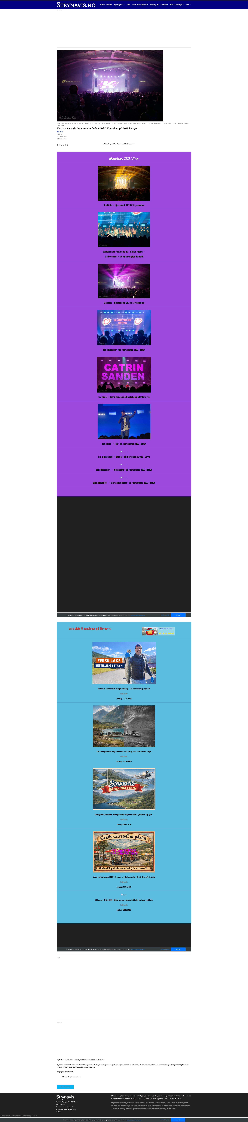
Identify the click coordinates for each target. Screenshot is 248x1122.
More (187, 4)
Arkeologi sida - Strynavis (158, 4)
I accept (178, 1120)
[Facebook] (57, 145)
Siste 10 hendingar (176, 4)
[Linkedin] (61, 145)
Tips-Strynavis (119, 4)
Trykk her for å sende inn (65, 1065)
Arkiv (128, 4)
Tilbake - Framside (106, 4)
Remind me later (165, 1120)
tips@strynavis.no (74, 1077)
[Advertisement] (115, 28)
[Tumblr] (67, 145)
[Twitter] (59, 145)
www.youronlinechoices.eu (134, 1120)
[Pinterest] (65, 145)
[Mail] (63, 145)
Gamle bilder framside (139, 4)
